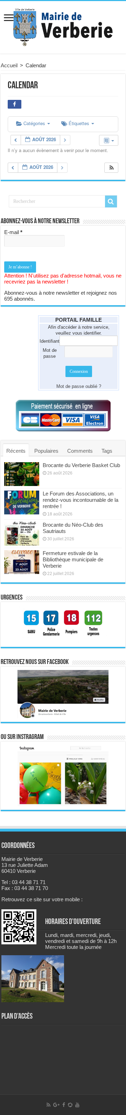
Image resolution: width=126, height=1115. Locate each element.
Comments (80, 451)
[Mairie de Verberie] (63, 26)
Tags (107, 451)
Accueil (9, 65)
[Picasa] (70, 1105)
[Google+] (56, 1105)
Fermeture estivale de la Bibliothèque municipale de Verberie (73, 559)
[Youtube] (77, 1105)
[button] (112, 167)
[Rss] (48, 1105)
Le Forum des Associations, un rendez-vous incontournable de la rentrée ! (80, 500)
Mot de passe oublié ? (78, 386)
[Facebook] (64, 1105)
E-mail (13, 232)
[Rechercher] (111, 201)
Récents (16, 451)
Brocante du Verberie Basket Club (81, 465)
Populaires (46, 451)
